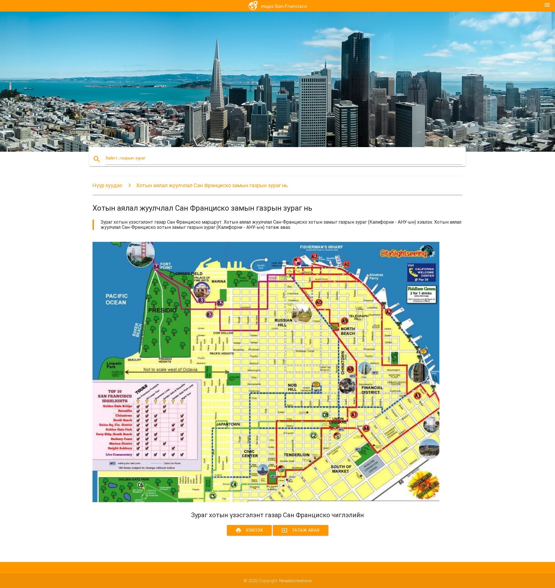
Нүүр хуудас (107, 185)
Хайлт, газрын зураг (126, 158)
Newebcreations (295, 580)
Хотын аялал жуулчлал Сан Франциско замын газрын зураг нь (212, 185)
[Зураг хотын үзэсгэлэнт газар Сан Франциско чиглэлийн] (265, 500)
